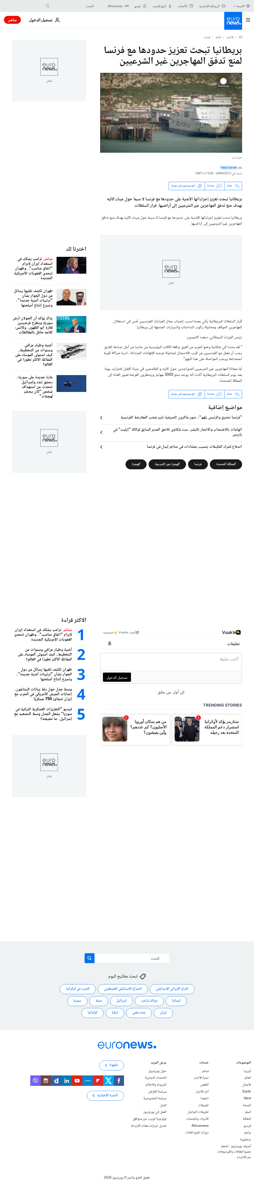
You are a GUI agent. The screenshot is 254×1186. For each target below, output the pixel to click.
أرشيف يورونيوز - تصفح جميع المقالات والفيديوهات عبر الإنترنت (234, 1152)
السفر (248, 1112)
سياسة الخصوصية (154, 1098)
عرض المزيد (158, 1063)
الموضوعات (243, 1063)
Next (247, 1098)
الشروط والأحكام (156, 1085)
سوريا (77, 1001)
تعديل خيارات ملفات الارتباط (148, 1126)
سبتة (98, 1001)
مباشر (12, 20)
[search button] (48, 6)
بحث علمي (139, 1013)
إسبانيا (176, 1001)
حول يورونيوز (157, 1071)
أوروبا (247, 1071)
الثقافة (247, 1119)
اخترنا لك (76, 249)
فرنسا (207, 38)
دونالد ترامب (149, 1001)
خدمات (204, 1063)
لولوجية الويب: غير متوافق (149, 1119)
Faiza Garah (229, 167)
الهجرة (136, 464)
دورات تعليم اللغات (197, 1133)
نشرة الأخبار (201, 1078)
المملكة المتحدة (226, 464)
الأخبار (230, 38)
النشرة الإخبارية (107, 1096)
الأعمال (246, 1085)
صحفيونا (245, 1140)
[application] (171, 113)
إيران (163, 1013)
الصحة (247, 1105)
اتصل (163, 1105)
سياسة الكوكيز (157, 1092)
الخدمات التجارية (155, 1078)
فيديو (247, 1126)
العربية (241, 6)
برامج (247, 1133)
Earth (247, 1092)
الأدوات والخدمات (197, 1119)
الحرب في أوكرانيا (78, 989)
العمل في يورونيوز (154, 1112)
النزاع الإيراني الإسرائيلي (172, 989)
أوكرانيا (92, 1013)
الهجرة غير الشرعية (167, 464)
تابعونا (204, 1098)
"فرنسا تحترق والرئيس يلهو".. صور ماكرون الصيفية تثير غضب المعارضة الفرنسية (181, 417)
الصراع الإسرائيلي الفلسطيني (123, 989)
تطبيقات (203, 1105)
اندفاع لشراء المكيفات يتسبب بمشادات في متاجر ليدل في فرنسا (194, 447)
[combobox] (73, 6)
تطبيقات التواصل (198, 1112)
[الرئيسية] (240, 37)
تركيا (115, 1013)
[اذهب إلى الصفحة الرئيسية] (233, 21)
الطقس (204, 1085)
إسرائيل (121, 1001)
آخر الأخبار (202, 1092)
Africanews (200, 1126)
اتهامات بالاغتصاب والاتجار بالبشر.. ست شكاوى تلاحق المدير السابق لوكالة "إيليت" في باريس (177, 432)
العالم (218, 38)
